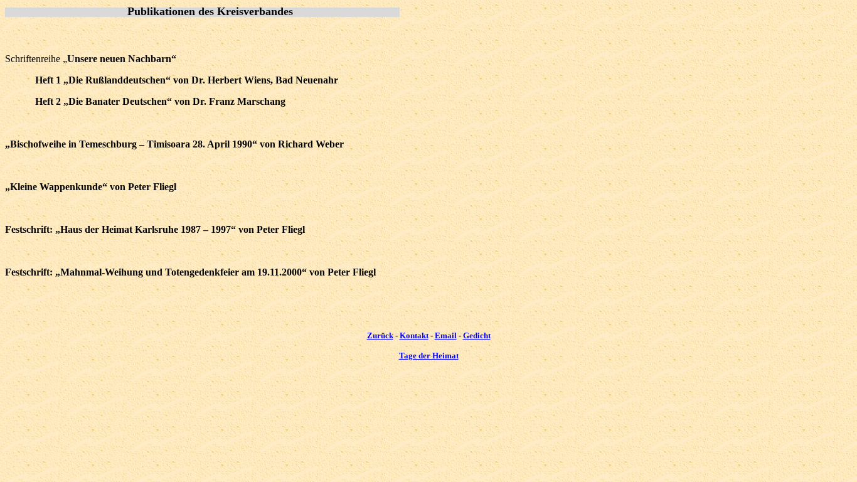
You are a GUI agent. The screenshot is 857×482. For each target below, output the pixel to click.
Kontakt (414, 335)
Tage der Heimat (429, 355)
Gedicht (477, 335)
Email (446, 335)
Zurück (380, 335)
